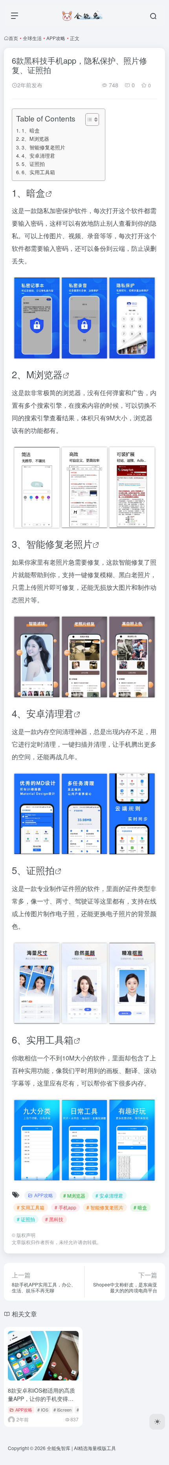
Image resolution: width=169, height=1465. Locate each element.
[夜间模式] (157, 1422)
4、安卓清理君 (38, 155)
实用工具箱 (49, 1039)
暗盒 (35, 192)
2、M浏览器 (35, 138)
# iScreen (62, 1409)
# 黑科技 (54, 1219)
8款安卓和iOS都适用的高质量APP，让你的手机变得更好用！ (41, 1398)
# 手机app (65, 1207)
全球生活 (32, 38)
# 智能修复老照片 (104, 1207)
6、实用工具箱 (38, 172)
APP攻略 (55, 38)
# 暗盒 (140, 1207)
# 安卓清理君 (109, 1195)
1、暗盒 (31, 130)
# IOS (42, 1409)
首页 (13, 38)
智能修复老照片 (59, 543)
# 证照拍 (26, 1219)
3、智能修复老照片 (43, 147)
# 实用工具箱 (30, 1207)
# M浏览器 (74, 1195)
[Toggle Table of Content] (88, 119)
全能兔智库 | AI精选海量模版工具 (81, 1448)
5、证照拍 (33, 163)
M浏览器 (44, 374)
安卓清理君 (49, 713)
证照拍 (40, 870)
